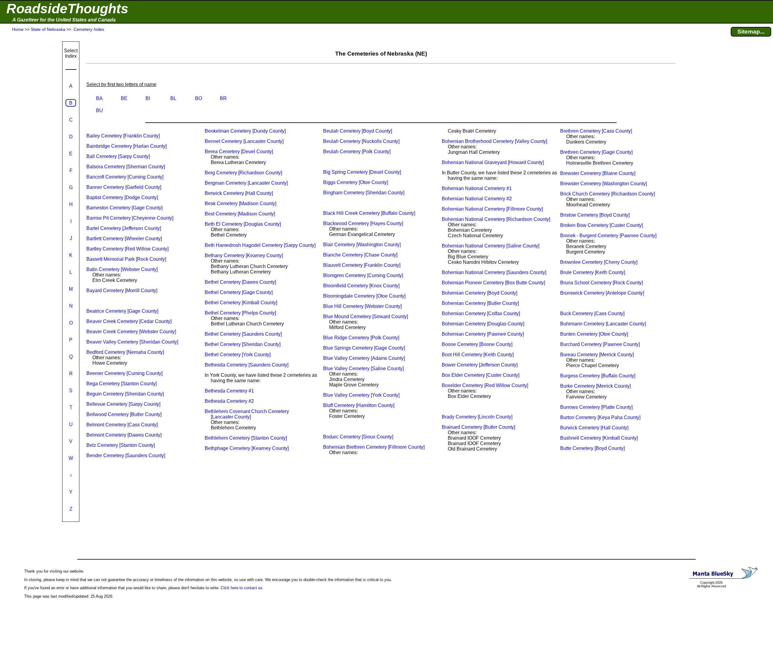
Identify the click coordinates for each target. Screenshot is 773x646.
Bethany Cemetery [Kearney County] (244, 255)
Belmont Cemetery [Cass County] (122, 424)
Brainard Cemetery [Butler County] (478, 427)
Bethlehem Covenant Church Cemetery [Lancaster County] (247, 414)
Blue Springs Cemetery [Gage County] (364, 347)
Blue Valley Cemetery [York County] (361, 395)
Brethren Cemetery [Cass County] (596, 131)
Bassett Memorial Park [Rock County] (126, 259)
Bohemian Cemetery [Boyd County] (479, 293)
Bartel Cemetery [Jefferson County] (123, 228)
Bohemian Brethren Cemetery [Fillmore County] (374, 447)
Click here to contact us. (242, 588)
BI (148, 98)
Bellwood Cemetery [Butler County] (124, 414)
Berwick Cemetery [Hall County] (239, 193)
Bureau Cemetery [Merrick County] (597, 354)
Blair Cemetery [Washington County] (362, 244)
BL (173, 98)
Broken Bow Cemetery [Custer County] (601, 225)
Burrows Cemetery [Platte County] (596, 407)
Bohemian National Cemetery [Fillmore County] (492, 209)
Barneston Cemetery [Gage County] (124, 207)
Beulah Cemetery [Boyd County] (357, 131)
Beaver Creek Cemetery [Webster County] (131, 331)
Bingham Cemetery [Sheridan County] (363, 192)
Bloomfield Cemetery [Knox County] (361, 285)
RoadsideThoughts (67, 8)
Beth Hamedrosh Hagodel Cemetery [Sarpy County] (260, 245)
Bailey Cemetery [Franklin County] (123, 135)
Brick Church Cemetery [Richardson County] (607, 193)
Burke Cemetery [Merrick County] (595, 386)
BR (223, 98)
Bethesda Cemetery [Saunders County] (246, 364)
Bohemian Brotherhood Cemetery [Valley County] (494, 141)
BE (124, 98)
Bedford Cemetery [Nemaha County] (125, 352)
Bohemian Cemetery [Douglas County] (483, 323)
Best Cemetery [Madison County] (240, 213)
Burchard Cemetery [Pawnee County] (600, 344)
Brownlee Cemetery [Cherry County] (598, 262)
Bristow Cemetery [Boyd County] (595, 215)
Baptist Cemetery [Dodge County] (122, 197)
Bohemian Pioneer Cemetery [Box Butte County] (493, 282)
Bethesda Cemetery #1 (229, 390)
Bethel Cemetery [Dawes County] (240, 282)
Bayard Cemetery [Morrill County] (121, 290)
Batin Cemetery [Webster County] (122, 269)
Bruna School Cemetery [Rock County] (601, 282)
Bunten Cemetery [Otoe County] (594, 334)
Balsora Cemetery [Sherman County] (125, 166)
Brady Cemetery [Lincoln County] (477, 416)
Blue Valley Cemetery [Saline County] (363, 368)
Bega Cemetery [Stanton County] (121, 383)
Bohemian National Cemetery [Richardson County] (496, 219)
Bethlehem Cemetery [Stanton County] (246, 438)
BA (99, 98)
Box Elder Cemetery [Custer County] (480, 375)
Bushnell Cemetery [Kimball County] (599, 438)
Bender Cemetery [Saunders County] (125, 455)
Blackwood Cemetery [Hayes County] (363, 223)
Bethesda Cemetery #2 (229, 401)
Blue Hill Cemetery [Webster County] (362, 306)
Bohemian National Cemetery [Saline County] (490, 245)
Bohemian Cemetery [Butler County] (480, 303)
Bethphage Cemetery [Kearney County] (247, 448)
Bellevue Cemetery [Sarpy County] (123, 404)
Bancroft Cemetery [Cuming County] (124, 176)
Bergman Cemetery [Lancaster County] (246, 183)
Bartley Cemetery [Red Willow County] (127, 248)
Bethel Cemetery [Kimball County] (241, 302)
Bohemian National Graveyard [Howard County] (493, 162)
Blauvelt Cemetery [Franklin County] (361, 265)
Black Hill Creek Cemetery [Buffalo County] (369, 213)
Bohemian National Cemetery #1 (477, 188)
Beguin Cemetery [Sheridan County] (125, 393)
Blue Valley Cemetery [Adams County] (364, 358)
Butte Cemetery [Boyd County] (592, 448)
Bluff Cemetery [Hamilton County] (358, 405)
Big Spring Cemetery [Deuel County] (362, 172)
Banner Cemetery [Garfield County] (123, 187)
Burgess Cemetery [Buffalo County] (597, 375)
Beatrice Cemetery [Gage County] (122, 311)
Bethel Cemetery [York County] (238, 354)
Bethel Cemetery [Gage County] (239, 292)
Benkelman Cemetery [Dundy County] (245, 131)
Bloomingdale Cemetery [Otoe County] (364, 296)
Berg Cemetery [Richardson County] (243, 172)
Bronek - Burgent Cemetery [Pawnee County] (608, 235)
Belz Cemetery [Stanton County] (120, 445)
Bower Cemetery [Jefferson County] (480, 364)
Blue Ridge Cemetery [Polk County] (361, 337)
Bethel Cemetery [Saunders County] (243, 334)
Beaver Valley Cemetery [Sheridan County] (132, 341)
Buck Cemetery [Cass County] (592, 313)
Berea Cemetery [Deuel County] (239, 151)
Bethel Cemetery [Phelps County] (240, 312)
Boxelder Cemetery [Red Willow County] (485, 385)
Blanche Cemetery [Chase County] (360, 254)
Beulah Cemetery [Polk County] (356, 151)
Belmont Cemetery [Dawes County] (124, 435)
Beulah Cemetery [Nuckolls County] (361, 141)
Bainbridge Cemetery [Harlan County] (126, 146)
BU (99, 110)
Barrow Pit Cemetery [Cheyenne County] (129, 218)
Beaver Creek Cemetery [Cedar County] (129, 321)
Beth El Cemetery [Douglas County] (243, 224)
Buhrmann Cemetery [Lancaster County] (603, 323)
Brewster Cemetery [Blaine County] (597, 173)
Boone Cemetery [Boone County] (477, 344)
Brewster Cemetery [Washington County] (603, 183)
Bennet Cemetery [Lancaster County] (244, 141)
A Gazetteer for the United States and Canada (64, 19)
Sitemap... (751, 31)
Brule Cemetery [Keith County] (592, 272)
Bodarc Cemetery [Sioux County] (358, 436)
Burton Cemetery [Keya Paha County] (600, 417)
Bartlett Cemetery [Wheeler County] (124, 238)
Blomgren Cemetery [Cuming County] (363, 275)
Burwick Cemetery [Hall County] (594, 427)
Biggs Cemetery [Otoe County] (355, 182)
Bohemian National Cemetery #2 (477, 198)
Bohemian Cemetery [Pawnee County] (483, 334)
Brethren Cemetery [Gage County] (596, 152)
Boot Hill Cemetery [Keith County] (478, 354)
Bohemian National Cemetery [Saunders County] (494, 272)
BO (198, 98)
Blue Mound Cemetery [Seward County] (365, 316)
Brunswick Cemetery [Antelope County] (602, 293)
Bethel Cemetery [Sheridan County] (243, 344)
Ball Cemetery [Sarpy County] (118, 156)
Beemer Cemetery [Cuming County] (124, 373)
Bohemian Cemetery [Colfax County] (481, 313)
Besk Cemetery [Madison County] (240, 203)
